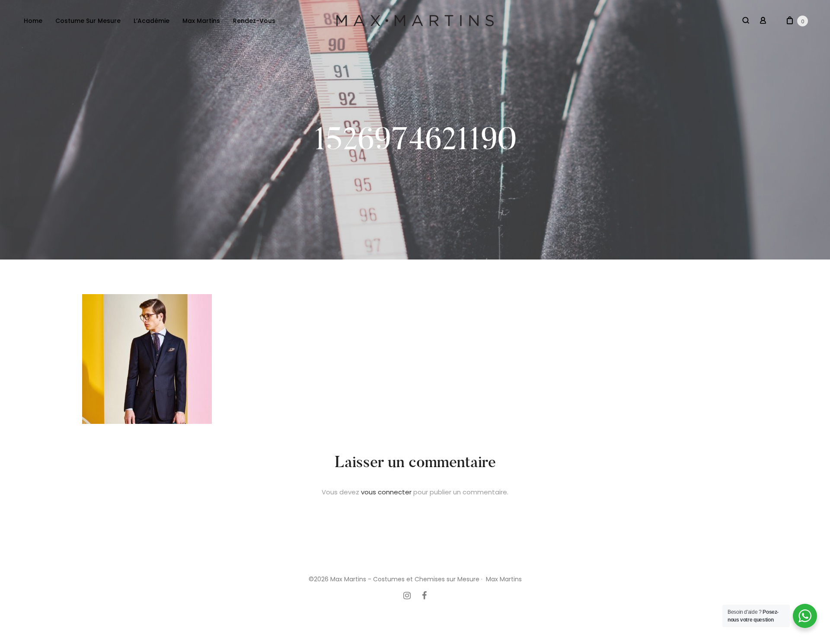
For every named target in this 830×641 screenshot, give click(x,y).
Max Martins (201, 20)
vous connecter (386, 492)
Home (33, 20)
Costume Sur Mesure (88, 20)
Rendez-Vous (254, 20)
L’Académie (151, 20)
